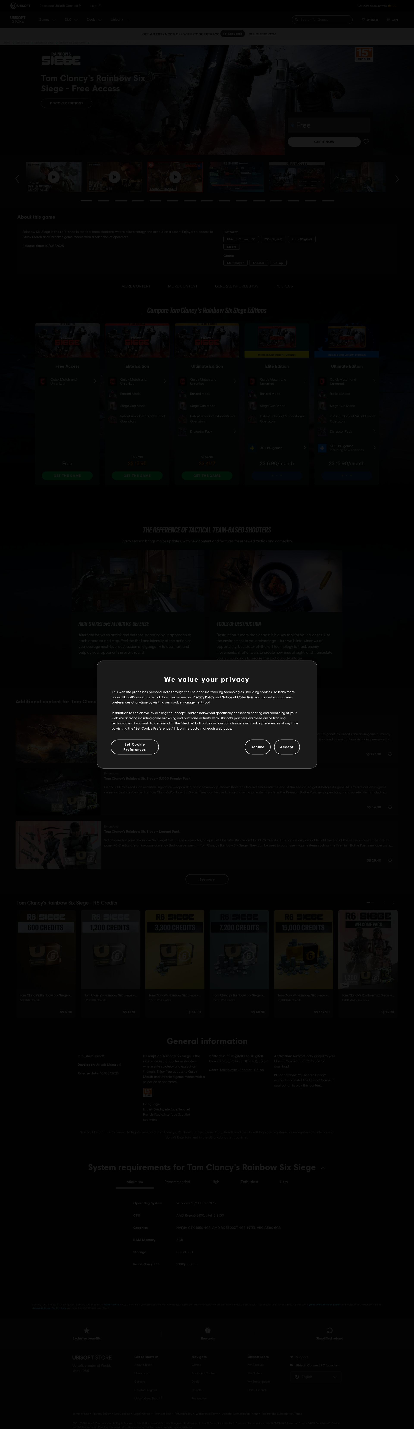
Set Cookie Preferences (135, 746)
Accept (287, 747)
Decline (258, 747)
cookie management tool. (190, 702)
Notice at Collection (237, 697)
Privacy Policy (203, 697)
